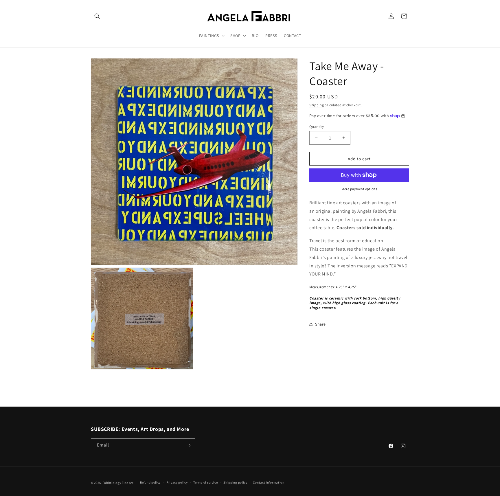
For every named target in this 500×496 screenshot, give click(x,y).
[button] (97, 16)
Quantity (316, 126)
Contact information (268, 482)
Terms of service (205, 482)
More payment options (359, 189)
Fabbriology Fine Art (118, 483)
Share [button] (320, 323)
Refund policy (150, 482)
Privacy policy (177, 482)
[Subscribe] (188, 445)
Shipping (316, 105)
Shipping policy (235, 482)
